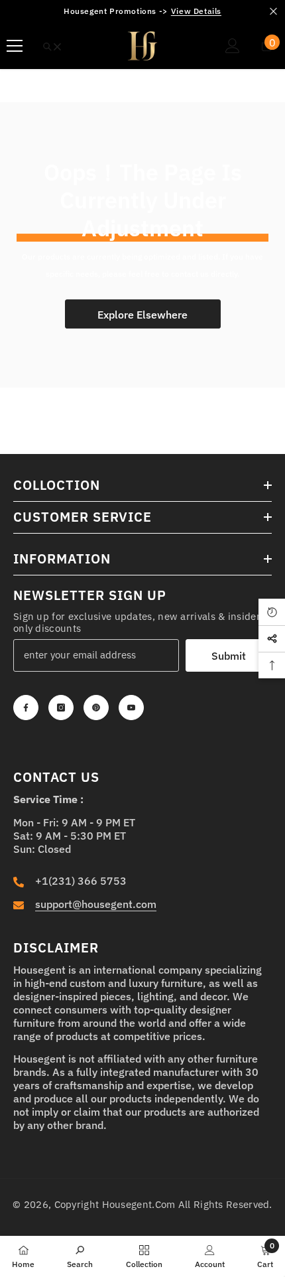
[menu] (15, 46)
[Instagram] (61, 707)
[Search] (52, 47)
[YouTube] (131, 707)
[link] (80, 1256)
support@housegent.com (95, 904)
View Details (196, 11)
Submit (228, 655)
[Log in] (232, 45)
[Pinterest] (96, 707)
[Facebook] (25, 707)
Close (273, 12)
